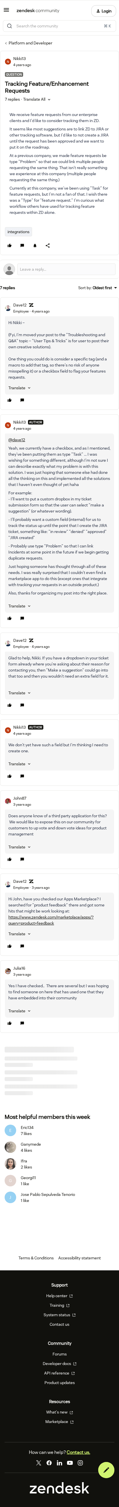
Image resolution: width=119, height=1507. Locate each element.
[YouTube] (70, 1463)
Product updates (59, 1382)
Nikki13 (19, 58)
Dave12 (20, 305)
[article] (59, 353)
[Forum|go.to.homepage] (38, 11)
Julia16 (19, 968)
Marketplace (57, 1421)
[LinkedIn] (59, 1463)
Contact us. (78, 1452)
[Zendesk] (59, 1492)
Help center (57, 1295)
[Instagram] (80, 1463)
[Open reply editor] (59, 269)
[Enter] (9, 26)
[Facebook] (49, 1463)
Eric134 (27, 1127)
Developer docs (57, 1363)
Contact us (59, 1324)
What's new (57, 1412)
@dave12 (16, 439)
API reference (57, 1373)
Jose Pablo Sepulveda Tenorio (48, 1194)
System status (57, 1314)
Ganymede (31, 1144)
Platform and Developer (30, 43)
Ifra (24, 1161)
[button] (6, 11)
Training (57, 1305)
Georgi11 (28, 1177)
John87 (19, 798)
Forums (60, 1354)
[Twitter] (39, 1463)
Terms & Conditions (36, 1258)
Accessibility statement (79, 1258)
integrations (18, 231)
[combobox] (59, 26)
